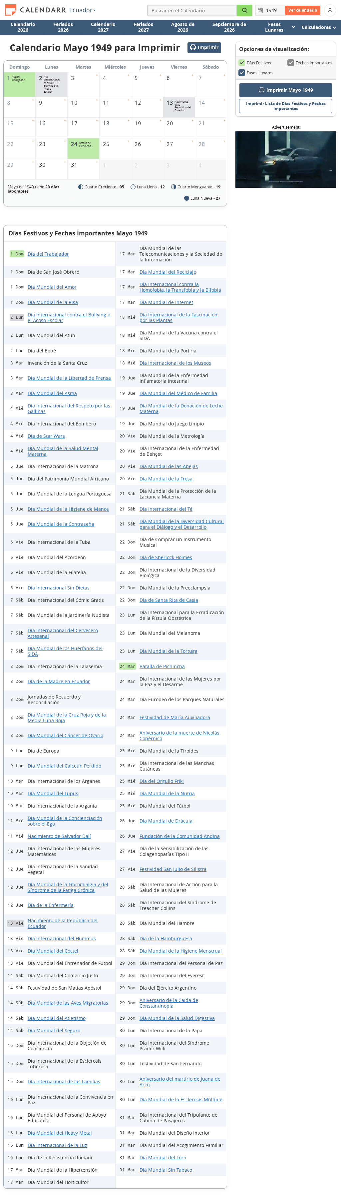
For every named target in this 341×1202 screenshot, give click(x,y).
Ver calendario (302, 10)
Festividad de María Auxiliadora (175, 717)
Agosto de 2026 (182, 27)
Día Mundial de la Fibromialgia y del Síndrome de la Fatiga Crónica (68, 887)
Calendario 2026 (23, 27)
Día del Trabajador (48, 254)
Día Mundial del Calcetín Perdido (64, 766)
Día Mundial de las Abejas (169, 466)
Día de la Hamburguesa (166, 938)
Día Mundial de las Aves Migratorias (68, 1003)
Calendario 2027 (103, 27)
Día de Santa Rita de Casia (169, 600)
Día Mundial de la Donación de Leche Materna (181, 408)
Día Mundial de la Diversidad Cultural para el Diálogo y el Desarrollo (182, 524)
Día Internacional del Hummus (62, 938)
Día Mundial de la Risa (53, 302)
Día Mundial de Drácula (166, 821)
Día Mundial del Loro (163, 1157)
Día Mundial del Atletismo (57, 1018)
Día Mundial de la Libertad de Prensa (69, 378)
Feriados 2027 (143, 27)
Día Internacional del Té (166, 509)
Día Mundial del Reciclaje (168, 272)
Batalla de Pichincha (162, 666)
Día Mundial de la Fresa (166, 478)
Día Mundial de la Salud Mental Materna (63, 451)
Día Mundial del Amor (52, 287)
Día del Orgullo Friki (162, 781)
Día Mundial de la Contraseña (61, 524)
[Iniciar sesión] (330, 10)
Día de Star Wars (46, 436)
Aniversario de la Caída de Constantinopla (169, 1003)
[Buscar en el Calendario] (245, 10)
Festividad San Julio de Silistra (173, 869)
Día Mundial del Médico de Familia (178, 393)
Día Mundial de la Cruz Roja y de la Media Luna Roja (67, 718)
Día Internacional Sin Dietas (59, 587)
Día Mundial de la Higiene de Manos (68, 509)
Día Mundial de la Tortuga (168, 651)
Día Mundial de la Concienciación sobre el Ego (65, 821)
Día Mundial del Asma (52, 393)
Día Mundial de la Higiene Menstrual (181, 951)
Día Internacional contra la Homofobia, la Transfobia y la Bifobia (180, 287)
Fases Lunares (260, 72)
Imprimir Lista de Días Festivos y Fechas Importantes (286, 106)
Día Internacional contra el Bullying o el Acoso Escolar (69, 317)
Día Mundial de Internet (166, 302)
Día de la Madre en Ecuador (59, 681)
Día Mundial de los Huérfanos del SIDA (65, 651)
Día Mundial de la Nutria (167, 793)
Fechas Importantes (314, 62)
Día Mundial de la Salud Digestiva (177, 1018)
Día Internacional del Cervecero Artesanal (63, 633)
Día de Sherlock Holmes (166, 557)
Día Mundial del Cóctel (53, 951)
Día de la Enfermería (51, 905)
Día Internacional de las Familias (64, 1081)
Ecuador (80, 10)
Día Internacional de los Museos (175, 363)
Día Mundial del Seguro (54, 1030)
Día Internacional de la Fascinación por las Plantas (178, 317)
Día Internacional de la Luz (57, 1145)
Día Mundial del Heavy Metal (60, 1133)
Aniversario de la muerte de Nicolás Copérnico (179, 736)
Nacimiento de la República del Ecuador (63, 923)
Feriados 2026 (63, 27)
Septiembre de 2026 (229, 27)
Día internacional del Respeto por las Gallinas (69, 408)
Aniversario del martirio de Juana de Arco (180, 1082)
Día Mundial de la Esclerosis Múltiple (181, 1099)
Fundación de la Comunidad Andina (180, 836)
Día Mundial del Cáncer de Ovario (65, 735)
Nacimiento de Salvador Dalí (59, 836)
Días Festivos (259, 62)
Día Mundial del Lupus (53, 793)
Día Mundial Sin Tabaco (166, 1170)
